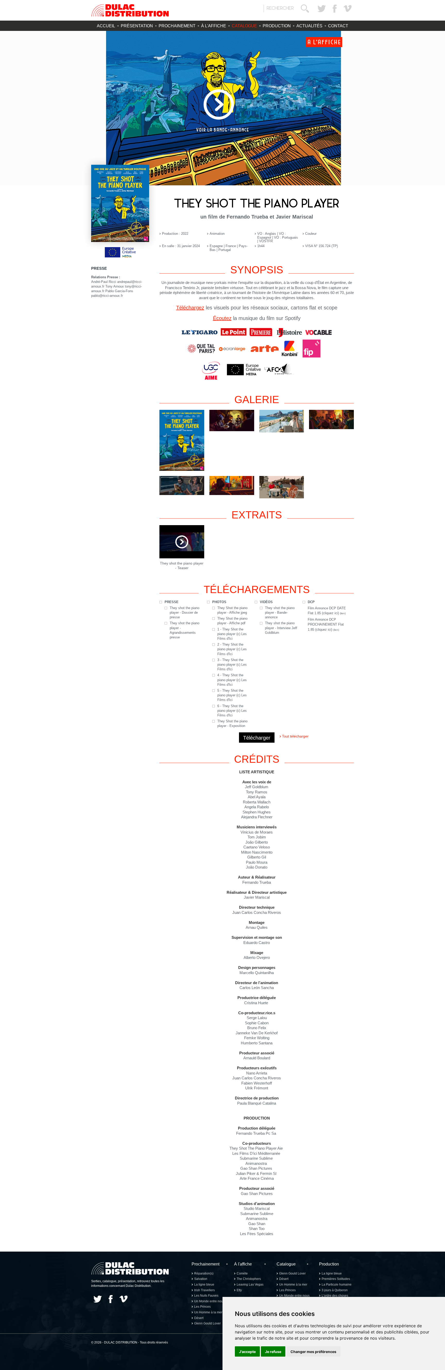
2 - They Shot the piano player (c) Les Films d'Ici (232, 649)
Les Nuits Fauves (206, 1295)
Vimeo (347, 8)
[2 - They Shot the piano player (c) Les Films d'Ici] (281, 421)
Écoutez (222, 318)
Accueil (106, 26)
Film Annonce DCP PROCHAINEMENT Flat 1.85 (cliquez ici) (326, 624)
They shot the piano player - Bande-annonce (280, 612)
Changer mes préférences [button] (313, 1351)
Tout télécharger (295, 736)
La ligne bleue (204, 1284)
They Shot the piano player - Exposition (232, 723)
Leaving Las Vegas (250, 1284)
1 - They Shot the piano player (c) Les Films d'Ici (232, 633)
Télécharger (256, 738)
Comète (242, 1273)
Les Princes (202, 1306)
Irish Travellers (204, 1290)
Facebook (334, 8)
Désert (198, 1318)
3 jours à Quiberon (335, 1290)
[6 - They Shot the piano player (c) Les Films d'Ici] (281, 487)
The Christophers (249, 1279)
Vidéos (266, 602)
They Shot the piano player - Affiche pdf (232, 621)
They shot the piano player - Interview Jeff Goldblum (281, 627)
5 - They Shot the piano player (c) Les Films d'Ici (232, 695)
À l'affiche (213, 26)
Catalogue (244, 26)
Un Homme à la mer (208, 1312)
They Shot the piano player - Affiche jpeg (232, 610)
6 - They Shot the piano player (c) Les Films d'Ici (232, 710)
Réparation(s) (203, 1273)
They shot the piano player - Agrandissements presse (184, 630)
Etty (239, 1290)
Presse (171, 602)
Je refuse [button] (273, 1351)
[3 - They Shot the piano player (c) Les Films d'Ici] (331, 419)
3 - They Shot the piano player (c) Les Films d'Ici (232, 664)
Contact (338, 26)
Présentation (137, 26)
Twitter (321, 8)
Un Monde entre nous (209, 1301)
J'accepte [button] (247, 1351)
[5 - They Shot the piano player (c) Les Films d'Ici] (231, 485)
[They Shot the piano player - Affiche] (181, 440)
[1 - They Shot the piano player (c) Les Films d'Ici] (231, 420)
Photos (219, 602)
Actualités (309, 26)
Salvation (200, 1279)
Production (277, 26)
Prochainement (177, 26)
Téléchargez (190, 307)
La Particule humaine (337, 1284)
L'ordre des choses (335, 1295)
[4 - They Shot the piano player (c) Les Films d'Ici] (181, 485)
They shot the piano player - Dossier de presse (184, 612)
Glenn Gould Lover (207, 1323)
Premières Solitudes (336, 1279)
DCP (311, 602)
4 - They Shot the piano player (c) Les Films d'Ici (232, 679)
